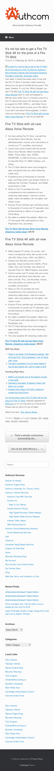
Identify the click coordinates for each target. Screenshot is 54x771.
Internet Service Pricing (17, 508)
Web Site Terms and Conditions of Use (22, 576)
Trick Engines (11, 675)
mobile (45, 418)
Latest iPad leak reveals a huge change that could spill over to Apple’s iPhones (27, 612)
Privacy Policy (36, 759)
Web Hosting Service (16, 524)
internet (34, 418)
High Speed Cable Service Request (24, 516)
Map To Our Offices (17, 504)
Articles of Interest (13, 480)
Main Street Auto (12, 687)
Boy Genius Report (29, 412)
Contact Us (12, 500)
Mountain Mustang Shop (15, 556)
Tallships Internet (12, 663)
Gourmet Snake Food (14, 695)
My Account (10, 560)
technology (23, 421)
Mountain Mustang (13, 671)
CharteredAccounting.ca (15, 679)
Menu (11, 37)
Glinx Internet (11, 659)
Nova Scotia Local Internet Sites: (19, 564)
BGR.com (9, 403)
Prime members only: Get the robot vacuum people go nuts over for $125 (24, 605)
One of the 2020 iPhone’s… (27, 448)
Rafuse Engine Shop (14, 667)
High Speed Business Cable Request (25, 512)
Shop (7, 572)
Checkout (9, 540)
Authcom (41, 60)
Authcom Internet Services (16, 492)
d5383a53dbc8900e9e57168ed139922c (22, 592)
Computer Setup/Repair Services (19, 544)
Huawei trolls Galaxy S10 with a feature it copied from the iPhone (26, 391)
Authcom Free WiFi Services (19, 496)
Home (7, 552)
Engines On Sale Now (14, 548)
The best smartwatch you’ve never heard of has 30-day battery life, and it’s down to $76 (27, 365)
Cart (7, 536)
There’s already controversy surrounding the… (27, 437)
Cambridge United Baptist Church (19, 691)
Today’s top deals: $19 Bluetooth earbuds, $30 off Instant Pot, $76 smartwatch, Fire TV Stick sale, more (28, 357)
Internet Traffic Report (16, 520)
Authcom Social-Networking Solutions (21, 528)
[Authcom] (27, 13)
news (7, 421)
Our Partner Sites (12, 568)
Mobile (17, 418)
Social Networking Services (19, 532)
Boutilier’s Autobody (14, 683)
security (14, 421)
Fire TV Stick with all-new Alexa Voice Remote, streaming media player (27, 230)
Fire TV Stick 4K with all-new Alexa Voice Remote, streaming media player (24, 342)
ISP (39, 418)
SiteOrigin (25, 765)
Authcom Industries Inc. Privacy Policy (22, 488)
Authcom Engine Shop (15, 484)
